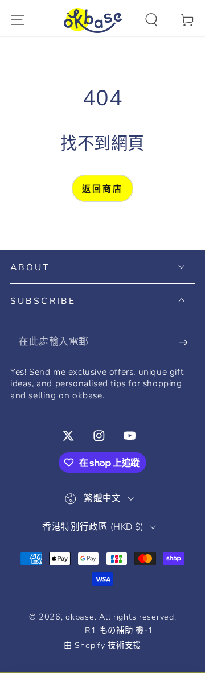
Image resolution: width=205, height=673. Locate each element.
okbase (79, 616)
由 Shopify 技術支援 (102, 645)
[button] (151, 20)
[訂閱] (187, 342)
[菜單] (17, 20)
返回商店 (102, 189)
